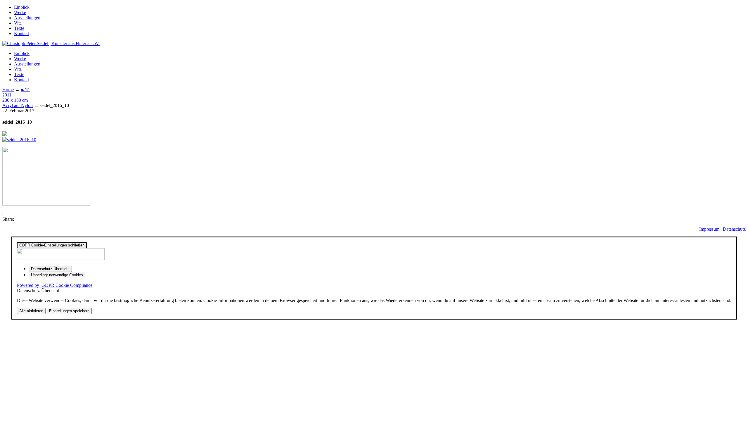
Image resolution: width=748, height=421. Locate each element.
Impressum (709, 229)
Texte (19, 28)
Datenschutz (734, 229)
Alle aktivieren (31, 311)
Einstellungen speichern (69, 311)
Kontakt (21, 33)
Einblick (22, 7)
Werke (20, 12)
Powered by (54, 285)
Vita (18, 22)
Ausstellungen (27, 17)
